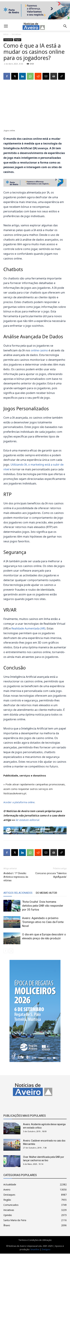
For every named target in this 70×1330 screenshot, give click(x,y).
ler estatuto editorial (27, 820)
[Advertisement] (35, 1290)
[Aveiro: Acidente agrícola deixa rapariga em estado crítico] (11, 1128)
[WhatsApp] (30, 76)
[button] (65, 26)
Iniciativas (16, 34)
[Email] (45, 76)
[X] (14, 76)
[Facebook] (6, 76)
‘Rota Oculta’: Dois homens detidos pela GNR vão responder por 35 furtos (42, 905)
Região (17, 39)
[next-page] (11, 951)
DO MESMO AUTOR (46, 892)
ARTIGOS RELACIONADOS (17, 892)
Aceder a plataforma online (19, 802)
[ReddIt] (38, 76)
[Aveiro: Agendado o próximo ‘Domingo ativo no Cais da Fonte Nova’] (11, 922)
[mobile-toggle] (5, 26)
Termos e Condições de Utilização (35, 1240)
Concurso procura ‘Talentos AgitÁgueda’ (51, 875)
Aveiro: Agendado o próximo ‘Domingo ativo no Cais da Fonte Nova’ (43, 922)
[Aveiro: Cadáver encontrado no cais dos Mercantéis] (11, 1145)
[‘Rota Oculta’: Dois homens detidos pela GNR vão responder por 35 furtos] (11, 906)
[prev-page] (5, 951)
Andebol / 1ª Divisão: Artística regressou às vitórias (15, 877)
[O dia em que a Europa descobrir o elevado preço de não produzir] (11, 938)
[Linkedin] (22, 76)
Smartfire (34, 1249)
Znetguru (45, 1249)
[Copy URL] (61, 76)
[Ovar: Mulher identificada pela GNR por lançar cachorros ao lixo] (11, 1161)
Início (5, 34)
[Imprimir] (53, 76)
